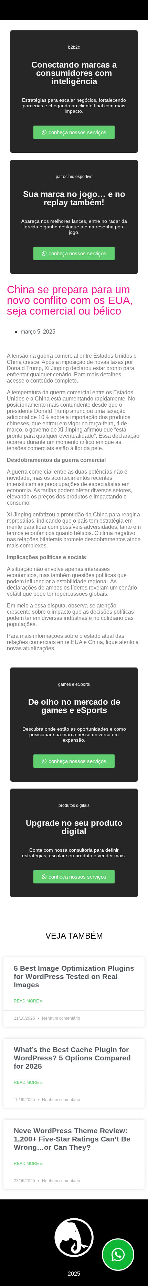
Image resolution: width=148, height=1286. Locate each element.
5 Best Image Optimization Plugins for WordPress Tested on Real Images (74, 976)
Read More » (28, 1001)
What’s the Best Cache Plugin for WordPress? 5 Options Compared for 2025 (72, 1058)
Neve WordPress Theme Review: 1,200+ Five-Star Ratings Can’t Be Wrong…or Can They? (72, 1139)
